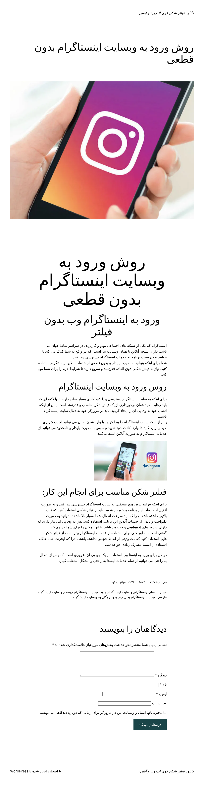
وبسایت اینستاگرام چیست (81, 592)
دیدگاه (161, 675)
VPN (131, 582)
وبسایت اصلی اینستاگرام (150, 592)
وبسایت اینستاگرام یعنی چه (137, 597)
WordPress (19, 771)
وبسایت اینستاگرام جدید (116, 592)
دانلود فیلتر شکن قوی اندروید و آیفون (166, 13)
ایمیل (161, 694)
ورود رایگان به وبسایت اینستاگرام (95, 597)
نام (163, 684)
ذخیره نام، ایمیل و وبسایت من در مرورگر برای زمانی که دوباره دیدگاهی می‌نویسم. (100, 712)
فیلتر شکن (119, 582)
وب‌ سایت (159, 703)
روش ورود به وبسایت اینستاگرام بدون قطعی (102, 280)
